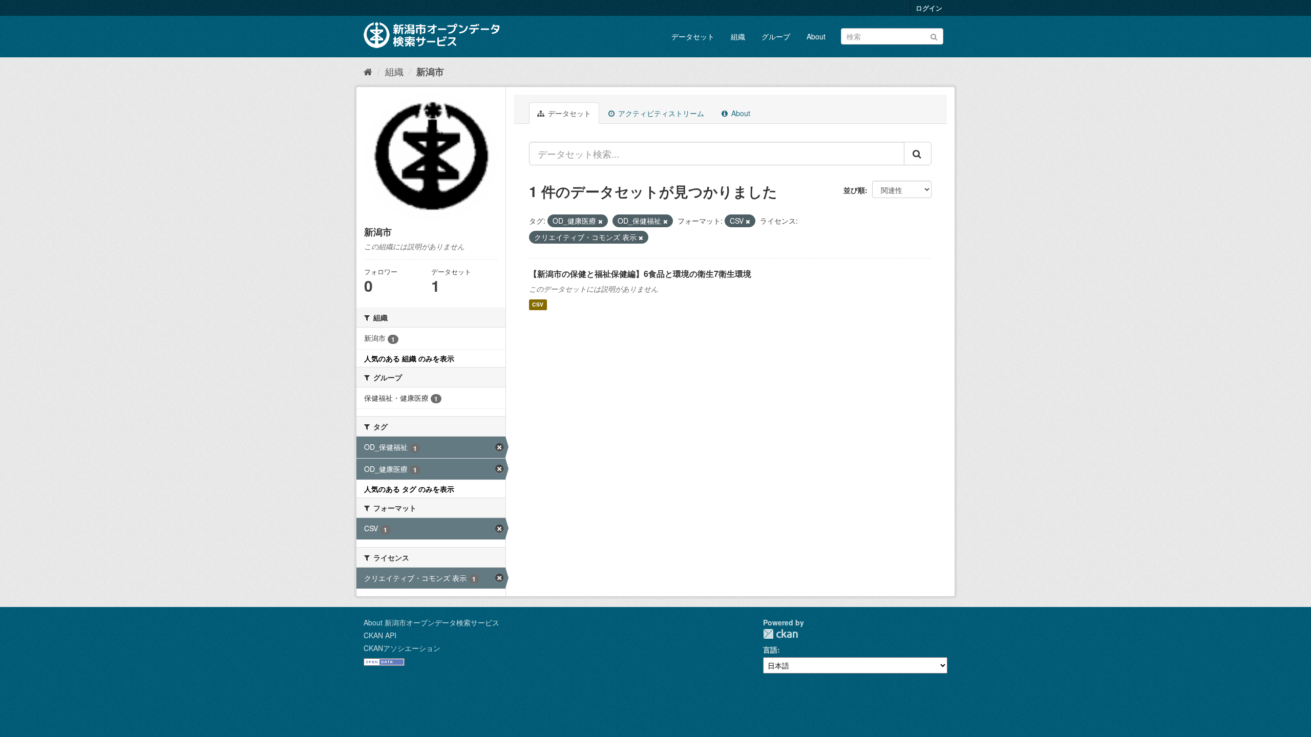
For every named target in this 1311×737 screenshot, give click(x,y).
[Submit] (933, 35)
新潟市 (430, 71)
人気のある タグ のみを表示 (409, 489)
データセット (692, 36)
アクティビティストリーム (660, 113)
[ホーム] (368, 71)
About (816, 36)
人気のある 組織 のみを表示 (409, 358)
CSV (537, 305)
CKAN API (380, 635)
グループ (776, 36)
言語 (770, 649)
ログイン (929, 8)
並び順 (854, 190)
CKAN (780, 633)
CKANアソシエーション (402, 648)
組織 (738, 36)
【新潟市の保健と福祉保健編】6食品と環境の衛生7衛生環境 (640, 273)
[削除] (600, 221)
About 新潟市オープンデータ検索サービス (431, 622)
